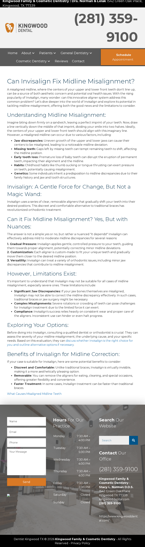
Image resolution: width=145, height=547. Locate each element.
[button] (33, 53)
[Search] (133, 440)
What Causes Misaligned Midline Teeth (34, 393)
